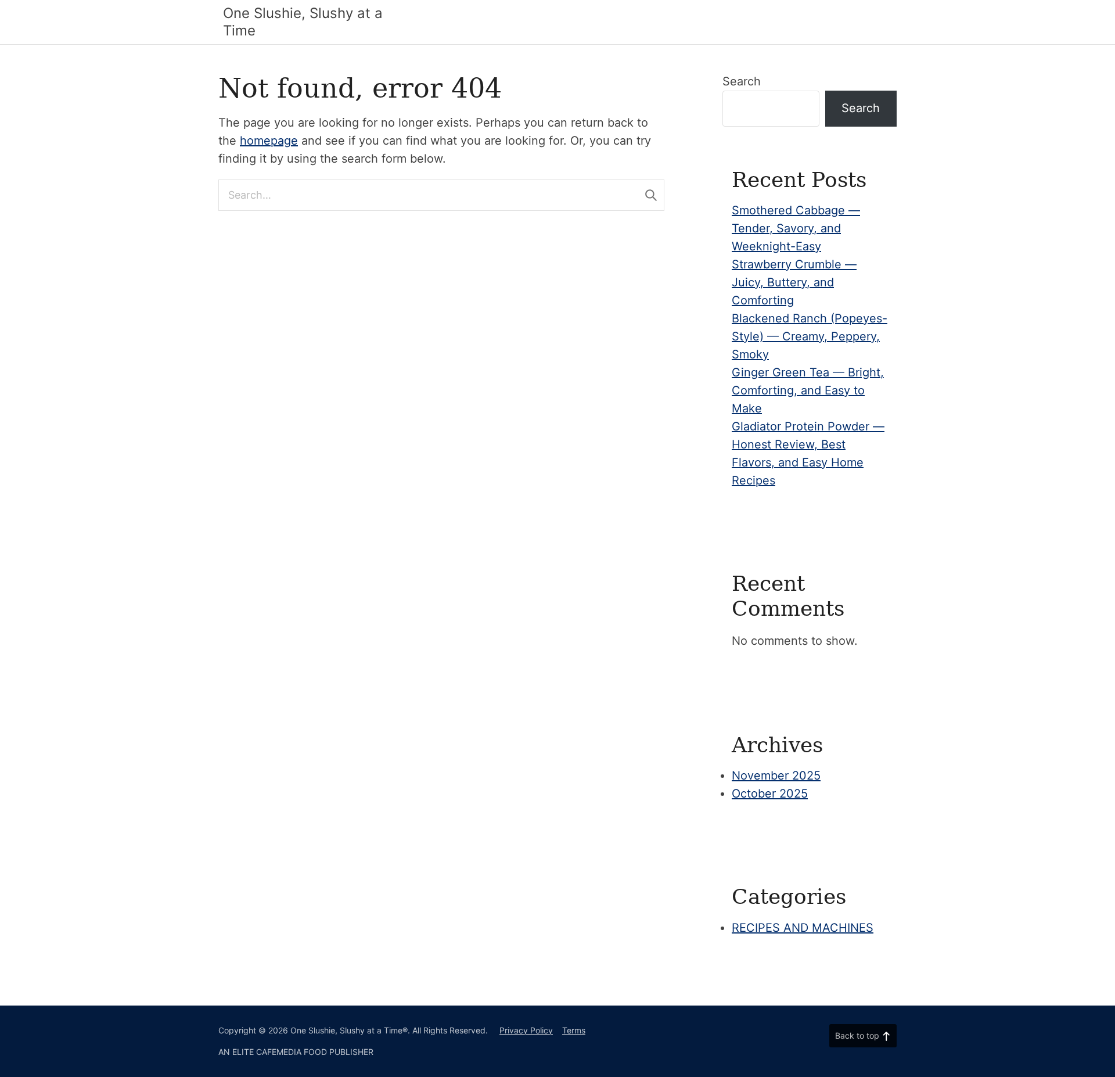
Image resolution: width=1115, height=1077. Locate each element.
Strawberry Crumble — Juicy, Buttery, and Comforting (794, 282)
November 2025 (776, 775)
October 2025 (770, 793)
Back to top (857, 1035)
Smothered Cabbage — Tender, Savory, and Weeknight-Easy (796, 228)
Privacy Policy (526, 1030)
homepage (269, 141)
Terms (573, 1030)
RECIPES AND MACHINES (802, 928)
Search (741, 81)
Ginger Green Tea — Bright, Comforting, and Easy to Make (808, 390)
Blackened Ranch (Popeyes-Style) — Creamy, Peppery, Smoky (809, 336)
